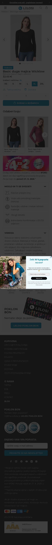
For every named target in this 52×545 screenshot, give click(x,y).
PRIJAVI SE (39, 278)
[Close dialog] (50, 257)
